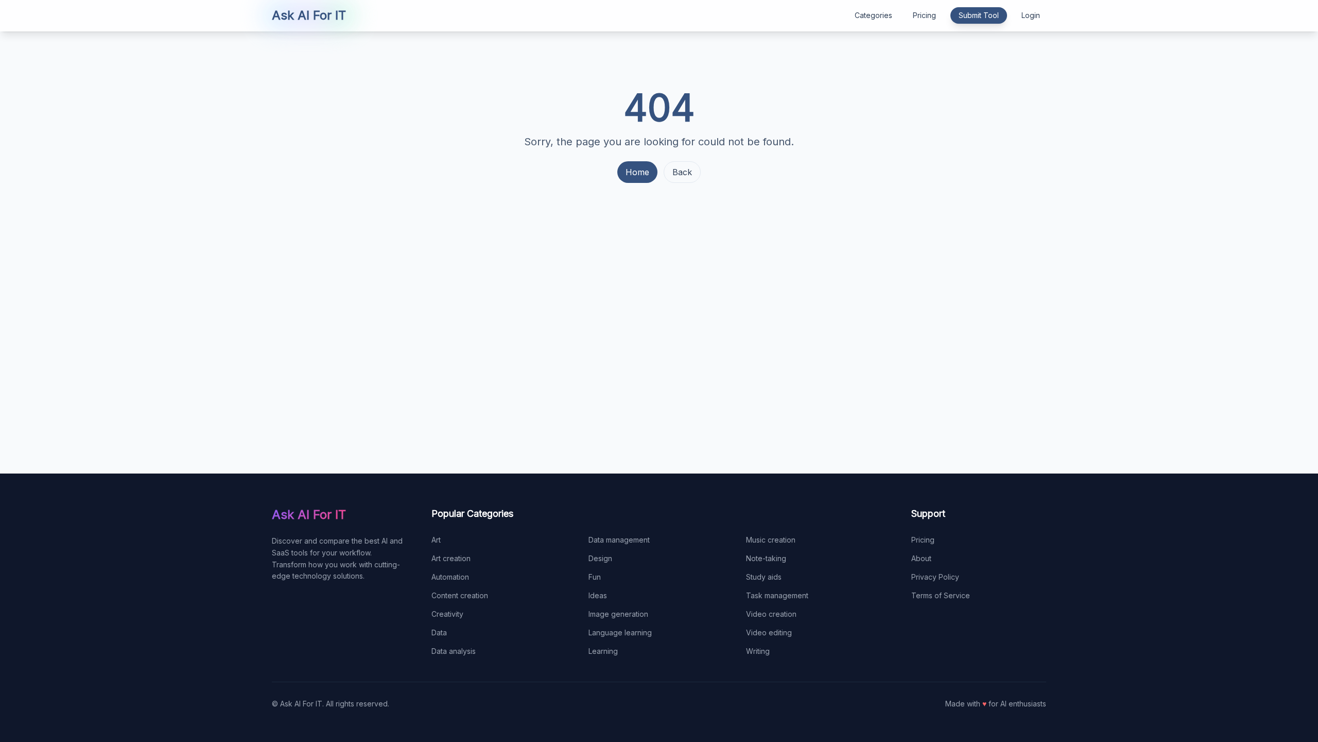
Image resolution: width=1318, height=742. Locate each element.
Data (439, 632)
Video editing (769, 632)
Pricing (924, 15)
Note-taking (766, 558)
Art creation (451, 558)
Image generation (618, 614)
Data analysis (453, 651)
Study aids (764, 576)
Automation (450, 576)
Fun (594, 576)
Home (637, 172)
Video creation (771, 614)
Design (600, 558)
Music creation (770, 539)
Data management (619, 539)
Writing (758, 651)
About (921, 558)
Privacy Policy (935, 576)
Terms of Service (940, 595)
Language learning (620, 632)
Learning (603, 651)
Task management (777, 595)
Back (682, 172)
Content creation (459, 595)
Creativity (447, 614)
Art (436, 539)
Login (1030, 15)
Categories (873, 15)
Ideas (597, 595)
